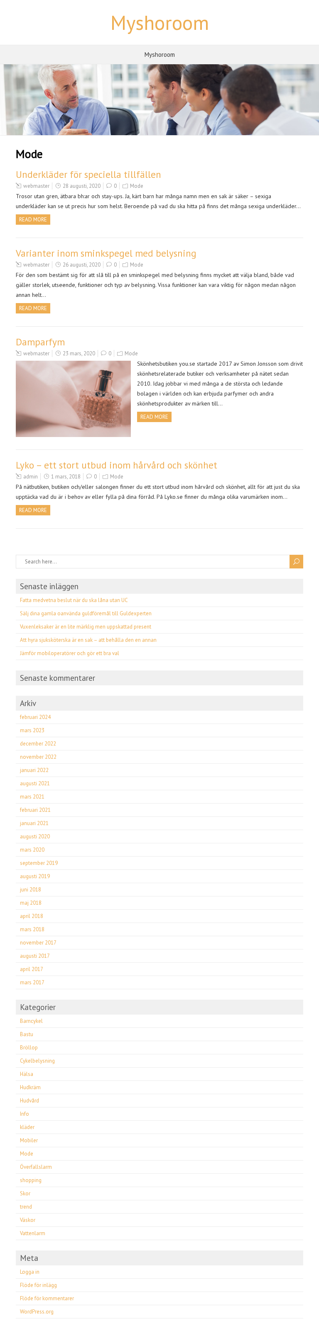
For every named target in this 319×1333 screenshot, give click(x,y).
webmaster (36, 185)
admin (30, 476)
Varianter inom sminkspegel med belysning (106, 253)
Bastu (26, 1034)
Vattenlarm (32, 1233)
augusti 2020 (35, 836)
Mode (136, 185)
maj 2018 (31, 902)
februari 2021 (35, 809)
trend (26, 1206)
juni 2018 (30, 889)
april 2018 (31, 916)
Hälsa (26, 1074)
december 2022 (38, 743)
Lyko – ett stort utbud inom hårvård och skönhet (116, 465)
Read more (33, 219)
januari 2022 (34, 770)
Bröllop (29, 1047)
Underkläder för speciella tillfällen (88, 174)
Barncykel (31, 1021)
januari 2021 (34, 823)
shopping (31, 1180)
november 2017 (38, 942)
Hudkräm (30, 1087)
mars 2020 (32, 849)
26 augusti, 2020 (82, 264)
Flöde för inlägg (38, 1285)
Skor (25, 1193)
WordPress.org (37, 1311)
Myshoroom (159, 22)
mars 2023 (32, 730)
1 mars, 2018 (66, 476)
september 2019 (39, 863)
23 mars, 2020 (79, 353)
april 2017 (31, 969)
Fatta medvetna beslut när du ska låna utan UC (74, 600)
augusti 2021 (35, 783)
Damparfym (40, 342)
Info (24, 1113)
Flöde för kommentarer (47, 1298)
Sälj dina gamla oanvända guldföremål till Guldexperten (86, 613)
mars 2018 (32, 929)
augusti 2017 (35, 955)
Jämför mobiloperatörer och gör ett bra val (69, 653)
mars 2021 (32, 796)
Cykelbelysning (37, 1060)
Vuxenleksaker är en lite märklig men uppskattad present (85, 626)
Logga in (29, 1271)
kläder (27, 1127)
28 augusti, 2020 (82, 185)
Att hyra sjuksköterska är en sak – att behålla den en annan (88, 639)
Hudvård (29, 1100)
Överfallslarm (36, 1166)
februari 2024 (35, 717)
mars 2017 (32, 982)
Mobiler (29, 1140)
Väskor (27, 1220)
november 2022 (38, 756)
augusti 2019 (35, 876)
